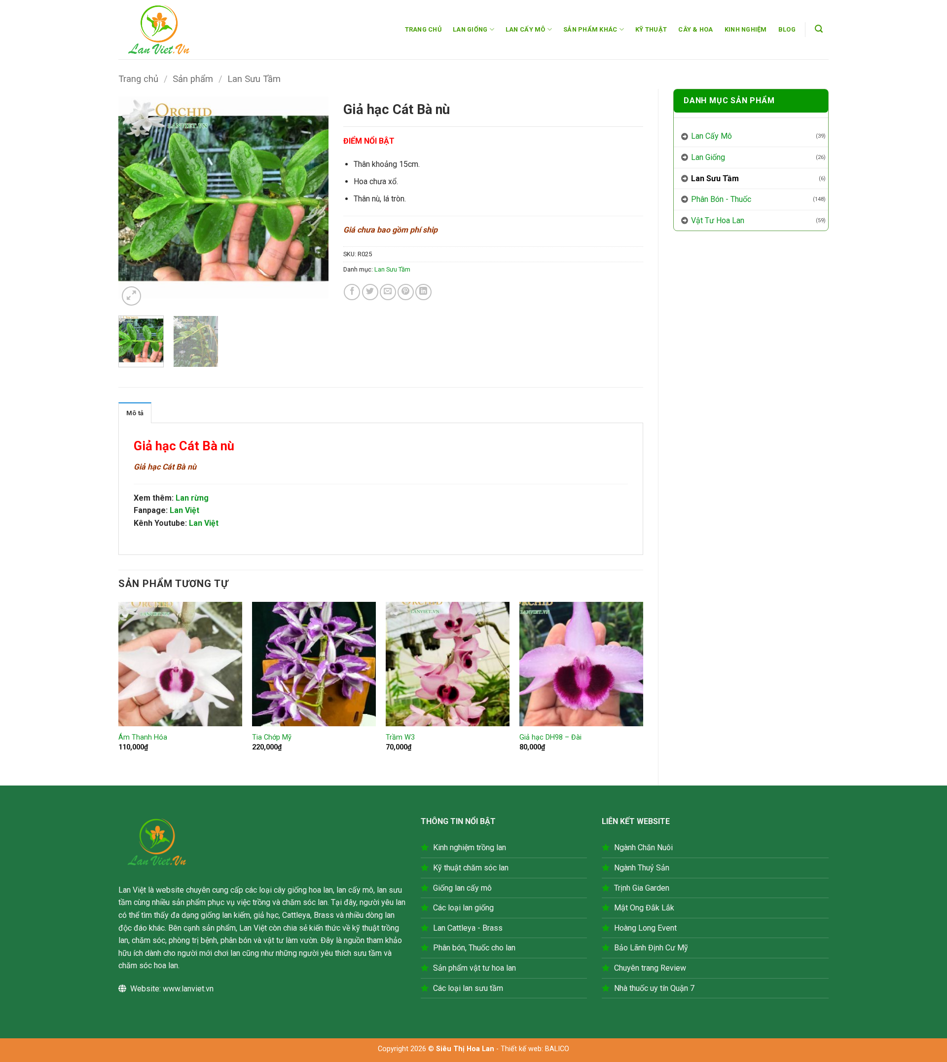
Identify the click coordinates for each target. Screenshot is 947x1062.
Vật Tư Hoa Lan (717, 220)
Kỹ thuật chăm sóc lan (471, 867)
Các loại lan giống (463, 907)
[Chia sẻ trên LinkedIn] (423, 292)
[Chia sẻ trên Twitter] (370, 292)
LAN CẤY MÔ (526, 29)
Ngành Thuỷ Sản (641, 867)
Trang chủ (138, 79)
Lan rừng (192, 498)
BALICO (557, 1049)
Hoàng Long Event (645, 928)
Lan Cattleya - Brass (468, 928)
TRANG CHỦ (423, 29)
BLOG (787, 29)
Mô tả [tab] (135, 413)
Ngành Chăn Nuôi (643, 847)
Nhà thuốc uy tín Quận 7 (654, 988)
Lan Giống (708, 157)
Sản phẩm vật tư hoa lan (474, 968)
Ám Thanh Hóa (142, 737)
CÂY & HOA (695, 29)
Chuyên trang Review (650, 968)
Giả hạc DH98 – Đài (550, 737)
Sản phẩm (193, 79)
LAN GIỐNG (470, 29)
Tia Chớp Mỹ (271, 737)
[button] (819, 29)
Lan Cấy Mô (711, 136)
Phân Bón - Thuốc (721, 199)
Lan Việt (184, 510)
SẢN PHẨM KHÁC (590, 29)
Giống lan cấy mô (462, 888)
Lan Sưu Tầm (254, 79)
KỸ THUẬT (651, 29)
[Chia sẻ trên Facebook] (352, 292)
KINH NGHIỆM (746, 29)
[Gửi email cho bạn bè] (388, 292)
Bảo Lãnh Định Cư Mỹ (651, 947)
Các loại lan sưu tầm (468, 988)
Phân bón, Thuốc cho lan (474, 947)
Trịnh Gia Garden (641, 888)
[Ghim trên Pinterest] (406, 292)
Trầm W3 (400, 737)
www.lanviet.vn (188, 988)
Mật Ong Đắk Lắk (644, 907)
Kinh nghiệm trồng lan (469, 847)
